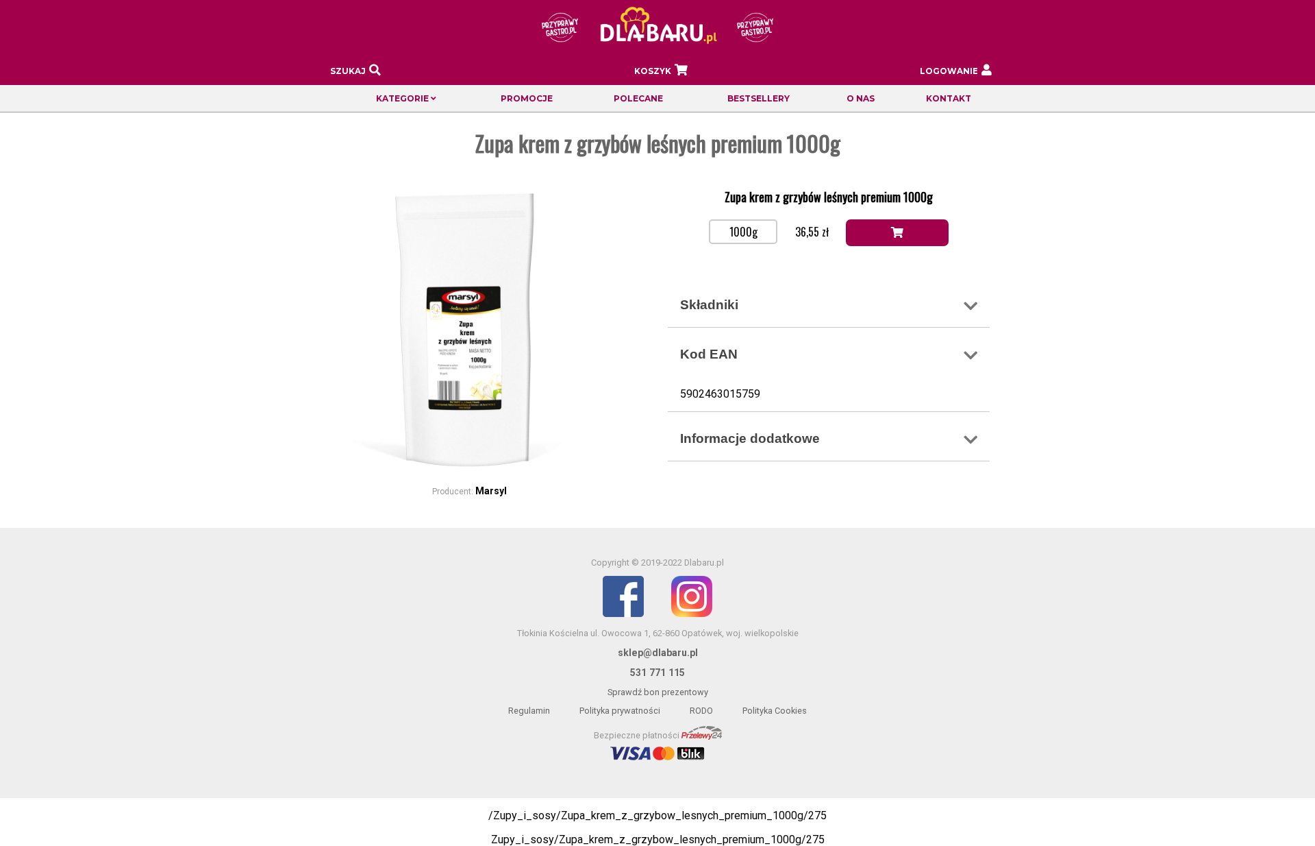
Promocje (527, 98)
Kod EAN (709, 354)
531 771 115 (657, 672)
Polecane (638, 98)
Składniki (709, 305)
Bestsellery (758, 98)
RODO (701, 710)
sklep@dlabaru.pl (658, 652)
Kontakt (948, 98)
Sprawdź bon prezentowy (658, 692)
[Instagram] (691, 614)
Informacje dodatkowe (750, 438)
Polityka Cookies (774, 710)
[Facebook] (623, 614)
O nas (861, 98)
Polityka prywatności (619, 710)
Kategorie (403, 98)
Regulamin (529, 710)
